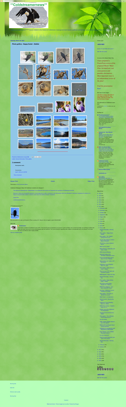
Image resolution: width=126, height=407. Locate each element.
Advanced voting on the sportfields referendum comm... (107, 255)
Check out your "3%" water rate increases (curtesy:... (107, 272)
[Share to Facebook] (39, 157)
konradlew (66, 404)
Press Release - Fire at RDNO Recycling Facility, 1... (107, 332)
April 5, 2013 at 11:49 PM (21, 172)
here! (99, 88)
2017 (100, 197)
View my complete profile (16, 232)
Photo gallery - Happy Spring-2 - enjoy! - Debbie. (107, 268)
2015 (100, 202)
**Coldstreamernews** (104, 115)
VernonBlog (102, 177)
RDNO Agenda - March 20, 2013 (107, 274)
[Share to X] (37, 157)
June (101, 221)
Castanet (66, 400)
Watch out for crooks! (105, 246)
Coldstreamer (22, 225)
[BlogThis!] (36, 157)
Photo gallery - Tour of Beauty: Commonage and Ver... (107, 317)
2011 (100, 351)
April (101, 225)
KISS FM (12, 387)
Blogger (77, 404)
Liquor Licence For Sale (104, 162)
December (102, 208)
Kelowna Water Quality (104, 169)
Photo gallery (29, 159)
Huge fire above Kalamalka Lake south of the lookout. (107, 338)
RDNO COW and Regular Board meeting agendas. (107, 325)
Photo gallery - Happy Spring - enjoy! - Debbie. (107, 281)
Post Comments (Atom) (22, 184)
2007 (100, 360)
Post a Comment (18, 175)
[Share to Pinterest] (40, 157)
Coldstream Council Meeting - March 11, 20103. (106, 303)
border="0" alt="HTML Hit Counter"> (105, 48)
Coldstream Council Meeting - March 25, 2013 (106, 265)
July (101, 219)
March (101, 227)
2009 (100, 356)
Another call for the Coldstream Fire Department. (107, 310)
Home (53, 181)
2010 (100, 354)
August (102, 217)
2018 (100, 195)
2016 (100, 200)
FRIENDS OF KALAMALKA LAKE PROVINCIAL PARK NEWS (107, 329)
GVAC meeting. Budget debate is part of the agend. (107, 322)
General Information (20, 159)
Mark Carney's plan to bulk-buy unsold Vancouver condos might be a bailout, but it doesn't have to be (106, 149)
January (102, 346)
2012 (100, 349)
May (101, 223)
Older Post (91, 181)
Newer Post (14, 181)
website (105, 106)
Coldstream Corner (103, 160)
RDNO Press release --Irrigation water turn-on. (107, 306)
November (102, 210)
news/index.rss (102, 173)
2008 (100, 358)
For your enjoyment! (104, 335)
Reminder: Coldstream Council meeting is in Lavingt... (107, 291)
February (102, 344)
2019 (100, 193)
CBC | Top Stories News (105, 147)
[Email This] (35, 157)
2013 (100, 206)
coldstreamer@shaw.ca (19, 199)
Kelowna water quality (15, 391)
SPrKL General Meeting (105, 252)
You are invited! (103, 319)
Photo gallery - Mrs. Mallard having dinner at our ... (106, 237)
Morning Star (13, 383)
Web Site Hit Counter (102, 51)
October (102, 212)
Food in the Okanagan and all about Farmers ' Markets (106, 258)
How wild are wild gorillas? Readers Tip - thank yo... (106, 284)
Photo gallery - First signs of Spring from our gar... (106, 294)
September (103, 214)
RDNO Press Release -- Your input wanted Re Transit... (106, 287)
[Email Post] (32, 156)
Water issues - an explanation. (107, 297)
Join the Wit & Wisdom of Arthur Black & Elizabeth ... (107, 240)
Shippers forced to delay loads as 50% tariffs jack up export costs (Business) (106, 136)
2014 (100, 204)
